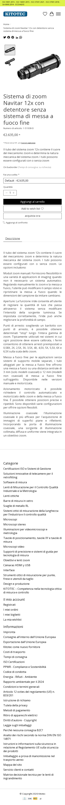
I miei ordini (10, 609)
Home (6, 24)
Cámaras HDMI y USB (16, 565)
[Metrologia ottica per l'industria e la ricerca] (15, 13)
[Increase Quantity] (13, 193)
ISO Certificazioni (13, 662)
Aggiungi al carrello (32, 201)
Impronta (9, 632)
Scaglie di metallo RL (16, 506)
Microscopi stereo (14, 524)
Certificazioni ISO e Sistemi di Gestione (27, 468)
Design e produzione (16, 584)
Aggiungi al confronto (17, 222)
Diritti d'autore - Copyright (20, 720)
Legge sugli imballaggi (17, 725)
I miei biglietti (11, 614)
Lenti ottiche (11, 496)
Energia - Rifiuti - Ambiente (20, 677)
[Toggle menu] (58, 14)
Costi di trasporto (14, 652)
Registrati (9, 604)
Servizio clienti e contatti (18, 769)
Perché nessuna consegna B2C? (23, 730)
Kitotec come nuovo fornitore (21, 647)
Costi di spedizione (28, 143)
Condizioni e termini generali (21, 687)
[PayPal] (35, 799)
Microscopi (10, 519)
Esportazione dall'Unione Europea (24, 642)
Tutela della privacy (15, 705)
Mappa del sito (12, 765)
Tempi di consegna (15, 657)
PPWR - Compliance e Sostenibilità (24, 667)
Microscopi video (13, 546)
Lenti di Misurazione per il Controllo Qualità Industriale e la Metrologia (30, 489)
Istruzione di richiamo (16, 700)
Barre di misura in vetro (18, 501)
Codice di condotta (14, 672)
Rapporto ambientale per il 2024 (23, 682)
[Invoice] (24, 799)
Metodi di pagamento (16, 710)
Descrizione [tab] (12, 238)
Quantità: (8, 186)
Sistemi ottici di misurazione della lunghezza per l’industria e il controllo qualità (30, 512)
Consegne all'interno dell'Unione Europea (29, 637)
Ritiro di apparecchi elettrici (20, 715)
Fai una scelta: (11, 174)
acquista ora (32, 216)
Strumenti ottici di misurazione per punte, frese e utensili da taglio (29, 577)
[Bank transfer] (30, 799)
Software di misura (15, 482)
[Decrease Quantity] (6, 193)
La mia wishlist (12, 619)
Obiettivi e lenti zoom (16, 560)
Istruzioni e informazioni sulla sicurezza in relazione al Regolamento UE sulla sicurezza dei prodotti (30, 747)
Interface (9, 570)
